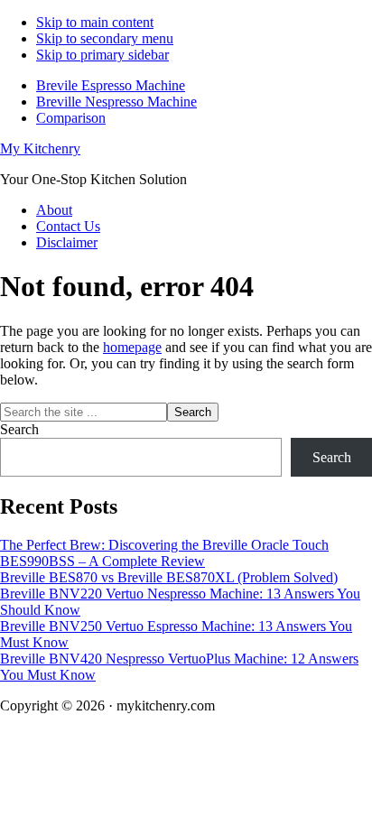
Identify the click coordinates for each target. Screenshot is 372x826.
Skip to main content (94, 22)
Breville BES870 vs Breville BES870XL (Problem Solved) (169, 577)
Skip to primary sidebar (102, 54)
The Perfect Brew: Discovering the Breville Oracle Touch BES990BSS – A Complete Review (164, 553)
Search (19, 429)
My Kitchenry (40, 148)
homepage (132, 347)
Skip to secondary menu (104, 38)
